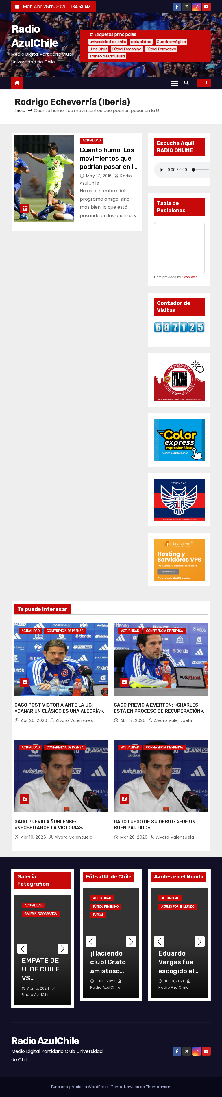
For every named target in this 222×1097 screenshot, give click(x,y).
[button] (188, 83)
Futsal (123, 898)
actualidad (141, 41)
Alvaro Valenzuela (74, 720)
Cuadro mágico (171, 41)
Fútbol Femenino (126, 48)
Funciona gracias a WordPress (80, 1086)
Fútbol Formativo (161, 48)
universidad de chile (108, 41)
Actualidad (92, 140)
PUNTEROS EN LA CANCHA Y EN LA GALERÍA (40, 978)
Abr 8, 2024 (38, 988)
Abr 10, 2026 (34, 837)
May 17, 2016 (99, 176)
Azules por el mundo (177, 906)
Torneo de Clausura (107, 56)
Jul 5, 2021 (174, 981)
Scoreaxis (189, 277)
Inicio (20, 110)
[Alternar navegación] (174, 83)
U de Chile (98, 48)
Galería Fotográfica (41, 914)
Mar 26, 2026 (134, 837)
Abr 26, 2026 (35, 720)
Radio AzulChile (45, 1041)
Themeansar (158, 1086)
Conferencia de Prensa (65, 631)
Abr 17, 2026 (133, 720)
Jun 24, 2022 (108, 981)
